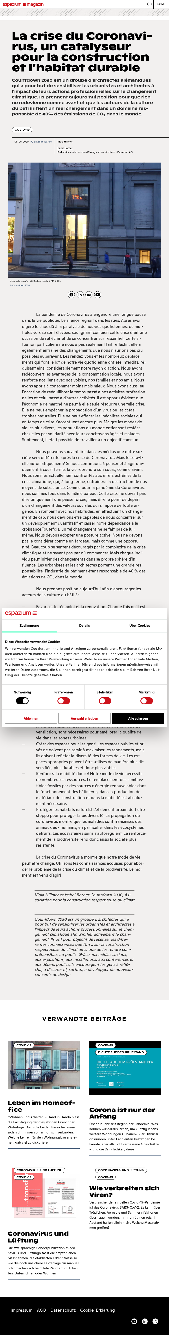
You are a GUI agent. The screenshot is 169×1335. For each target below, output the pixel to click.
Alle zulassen (138, 718)
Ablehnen (31, 718)
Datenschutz (63, 1310)
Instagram (155, 1321)
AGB (41, 1310)
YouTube (134, 1321)
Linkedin (145, 1321)
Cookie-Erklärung (97, 1310)
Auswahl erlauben (84, 718)
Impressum (22, 1310)
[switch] (63, 700)
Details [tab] (84, 625)
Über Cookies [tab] (139, 625)
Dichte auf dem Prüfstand (121, 1052)
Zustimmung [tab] (29, 625)
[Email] (88, 294)
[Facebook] (71, 294)
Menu (161, 4)
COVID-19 (22, 129)
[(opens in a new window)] (97, 294)
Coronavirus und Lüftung (39, 1170)
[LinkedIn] (80, 294)
